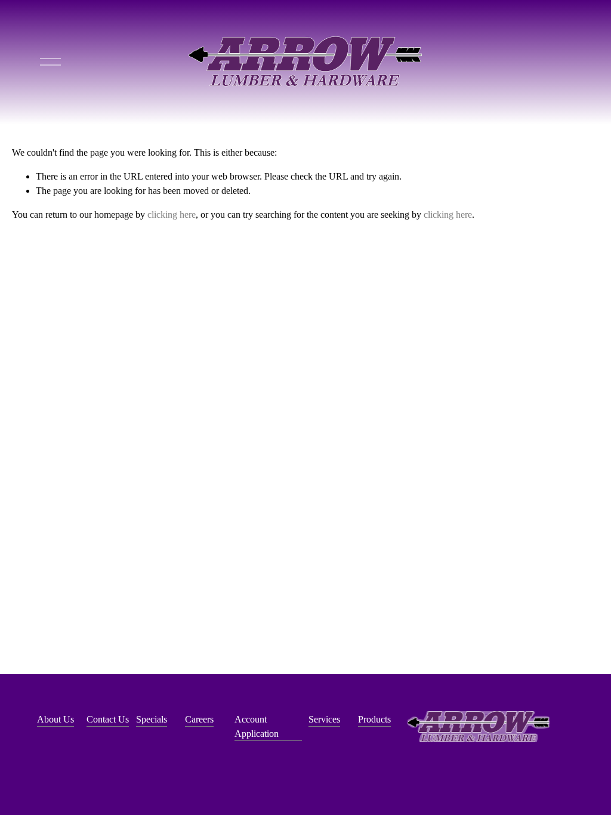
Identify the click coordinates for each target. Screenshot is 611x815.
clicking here (171, 214)
